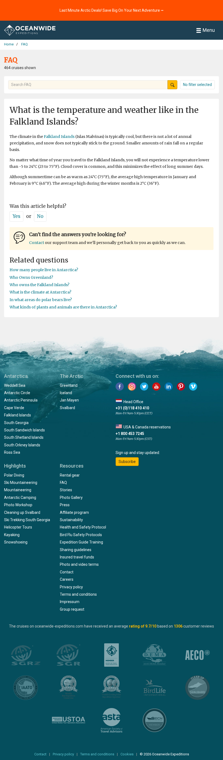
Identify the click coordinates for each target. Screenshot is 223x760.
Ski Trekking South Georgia (27, 520)
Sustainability (71, 520)
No (40, 216)
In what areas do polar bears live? (41, 299)
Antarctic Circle (17, 393)
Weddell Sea (14, 385)
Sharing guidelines (75, 550)
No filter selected (197, 84)
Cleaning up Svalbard (22, 512)
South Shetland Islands (24, 437)
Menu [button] (209, 30)
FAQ (63, 482)
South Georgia (16, 423)
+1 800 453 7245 (130, 433)
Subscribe (127, 461)
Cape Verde (14, 408)
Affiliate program (74, 512)
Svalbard (67, 408)
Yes (16, 216)
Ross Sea (12, 452)
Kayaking (12, 535)
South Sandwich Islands (24, 430)
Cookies (127, 754)
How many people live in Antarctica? (44, 269)
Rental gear (70, 475)
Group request (72, 609)
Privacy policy (71, 587)
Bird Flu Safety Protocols (81, 535)
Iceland (66, 393)
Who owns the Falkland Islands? (39, 284)
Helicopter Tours (18, 527)
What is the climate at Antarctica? (40, 292)
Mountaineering (17, 490)
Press (65, 505)
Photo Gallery (71, 497)
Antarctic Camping (20, 497)
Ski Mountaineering (20, 482)
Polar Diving (14, 475)
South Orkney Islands (22, 445)
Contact (36, 242)
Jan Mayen (69, 400)
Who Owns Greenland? (31, 277)
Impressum (69, 602)
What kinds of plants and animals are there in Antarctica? (63, 307)
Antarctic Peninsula (21, 400)
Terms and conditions (78, 594)
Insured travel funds (77, 557)
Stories (66, 490)
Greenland (69, 385)
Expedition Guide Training (81, 542)
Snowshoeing (15, 542)
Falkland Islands (59, 136)
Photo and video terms (79, 564)
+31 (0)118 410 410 (132, 408)
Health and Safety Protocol (83, 527)
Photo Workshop (18, 505)
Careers (66, 579)
